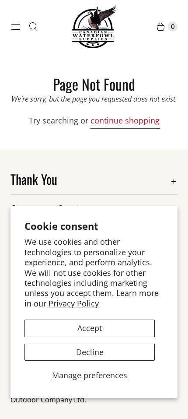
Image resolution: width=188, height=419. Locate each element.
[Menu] (15, 26)
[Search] (33, 26)
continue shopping (125, 120)
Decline (90, 352)
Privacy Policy (74, 303)
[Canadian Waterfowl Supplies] (94, 26)
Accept (89, 328)
